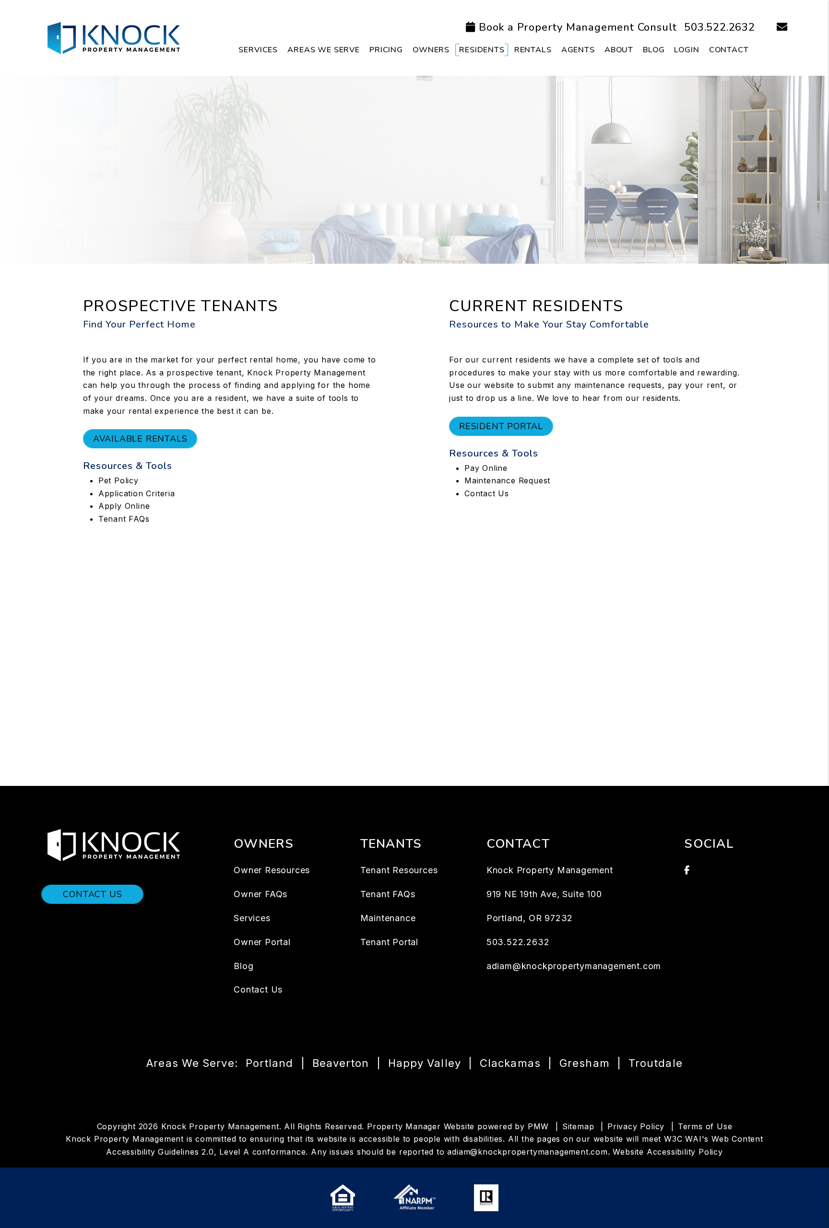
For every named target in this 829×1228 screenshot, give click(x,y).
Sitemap (578, 1126)
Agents (578, 50)
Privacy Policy (635, 1126)
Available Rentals (140, 438)
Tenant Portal (389, 942)
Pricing (386, 50)
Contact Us (486, 493)
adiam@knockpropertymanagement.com (573, 966)
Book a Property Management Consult (578, 27)
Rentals (533, 50)
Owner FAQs (260, 894)
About (618, 50)
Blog (653, 50)
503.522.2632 (719, 27)
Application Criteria (136, 493)
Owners (431, 50)
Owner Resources (272, 870)
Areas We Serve (323, 50)
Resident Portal (501, 426)
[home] (113, 37)
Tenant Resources (399, 870)
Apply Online (124, 506)
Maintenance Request (507, 480)
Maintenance (388, 918)
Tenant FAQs (124, 519)
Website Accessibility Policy (667, 1152)
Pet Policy (118, 480)
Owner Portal (262, 942)
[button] (775, 27)
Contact (729, 50)
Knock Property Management (306, 372)
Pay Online (486, 468)
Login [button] (686, 50)
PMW (538, 1126)
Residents (482, 50)
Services (258, 50)
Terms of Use (705, 1126)
